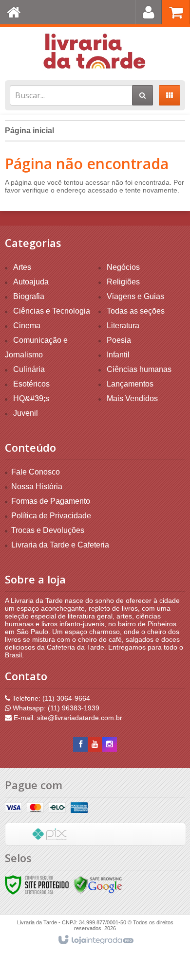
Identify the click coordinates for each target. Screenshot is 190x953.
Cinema (26, 325)
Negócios (123, 267)
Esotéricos (31, 384)
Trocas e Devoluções (47, 530)
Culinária (29, 369)
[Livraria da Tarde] (95, 51)
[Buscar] (142, 95)
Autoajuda (31, 282)
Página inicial (29, 130)
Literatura (123, 325)
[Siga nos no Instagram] (109, 744)
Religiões (123, 282)
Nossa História (36, 486)
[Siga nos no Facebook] (80, 744)
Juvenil (25, 413)
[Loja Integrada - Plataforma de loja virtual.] (95, 940)
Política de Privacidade (51, 516)
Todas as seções (136, 311)
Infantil (118, 355)
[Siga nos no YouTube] (95, 744)
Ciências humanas (139, 369)
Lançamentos (130, 384)
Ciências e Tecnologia (51, 311)
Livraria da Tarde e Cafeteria (60, 545)
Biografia (28, 296)
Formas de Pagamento (50, 501)
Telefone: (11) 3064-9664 (50, 698)
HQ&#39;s (31, 398)
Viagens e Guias (135, 296)
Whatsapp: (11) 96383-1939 (55, 708)
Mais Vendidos (132, 398)
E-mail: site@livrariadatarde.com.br (67, 718)
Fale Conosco (35, 472)
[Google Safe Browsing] (98, 884)
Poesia (119, 340)
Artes (22, 267)
